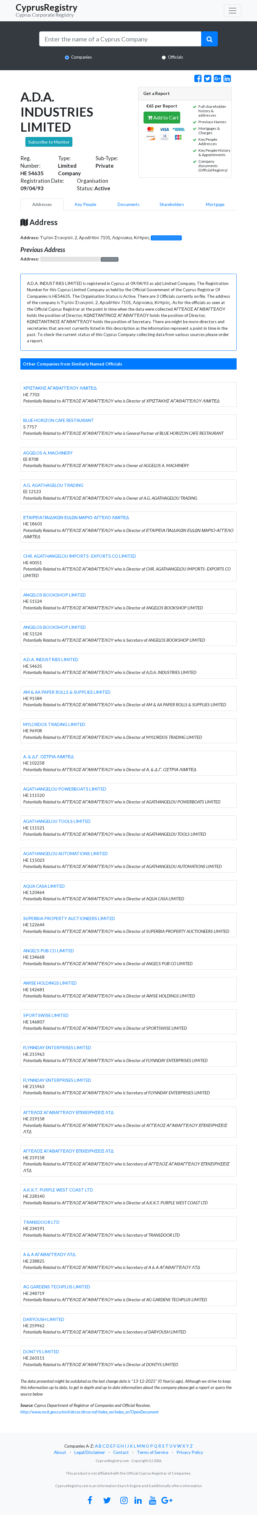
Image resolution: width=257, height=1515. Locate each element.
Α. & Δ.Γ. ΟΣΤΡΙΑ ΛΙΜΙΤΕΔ (48, 756)
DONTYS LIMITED (41, 1351)
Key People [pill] (85, 204)
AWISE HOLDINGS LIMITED (50, 983)
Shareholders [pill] (172, 204)
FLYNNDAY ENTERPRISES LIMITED (57, 1047)
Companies (81, 57)
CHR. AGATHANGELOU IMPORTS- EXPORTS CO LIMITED (79, 556)
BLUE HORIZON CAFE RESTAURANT (58, 420)
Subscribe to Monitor (49, 142)
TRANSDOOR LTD (41, 1222)
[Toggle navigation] (232, 10)
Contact (121, 1452)
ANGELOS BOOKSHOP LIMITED (54, 594)
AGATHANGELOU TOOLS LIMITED (57, 821)
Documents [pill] (128, 204)
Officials (175, 57)
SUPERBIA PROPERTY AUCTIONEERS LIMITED (69, 918)
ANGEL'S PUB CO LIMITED (48, 950)
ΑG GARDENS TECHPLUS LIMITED (56, 1286)
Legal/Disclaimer (89, 1452)
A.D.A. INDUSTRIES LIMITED (50, 659)
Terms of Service (152, 1452)
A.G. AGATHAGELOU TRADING (53, 485)
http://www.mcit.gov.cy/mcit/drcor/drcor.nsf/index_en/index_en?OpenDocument (89, 1411)
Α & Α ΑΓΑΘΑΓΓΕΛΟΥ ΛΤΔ (49, 1254)
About (60, 1452)
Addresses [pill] (42, 204)
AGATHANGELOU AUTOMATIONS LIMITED (65, 853)
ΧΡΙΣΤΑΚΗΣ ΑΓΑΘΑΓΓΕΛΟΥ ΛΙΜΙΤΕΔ (60, 388)
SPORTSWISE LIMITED (46, 1015)
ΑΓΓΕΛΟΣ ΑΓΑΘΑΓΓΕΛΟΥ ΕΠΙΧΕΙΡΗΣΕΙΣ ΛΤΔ (68, 1112)
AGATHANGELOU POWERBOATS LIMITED (64, 789)
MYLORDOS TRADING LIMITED (54, 724)
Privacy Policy (189, 1452)
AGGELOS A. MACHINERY (48, 452)
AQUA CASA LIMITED (44, 886)
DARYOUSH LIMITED (43, 1319)
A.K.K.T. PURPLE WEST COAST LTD (58, 1189)
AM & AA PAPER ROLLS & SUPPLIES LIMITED (67, 692)
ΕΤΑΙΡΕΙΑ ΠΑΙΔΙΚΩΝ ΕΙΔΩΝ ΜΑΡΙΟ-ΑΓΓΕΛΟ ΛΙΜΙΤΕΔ (76, 517)
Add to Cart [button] (165, 117)
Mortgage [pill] (215, 204)
